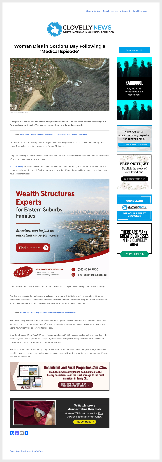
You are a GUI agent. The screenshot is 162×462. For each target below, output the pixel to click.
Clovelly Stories (93, 11)
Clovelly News (15, 451)
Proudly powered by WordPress (32, 451)
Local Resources (140, 11)
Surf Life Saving (16, 166)
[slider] (136, 118)
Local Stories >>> (134, 50)
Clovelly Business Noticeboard (116, 11)
